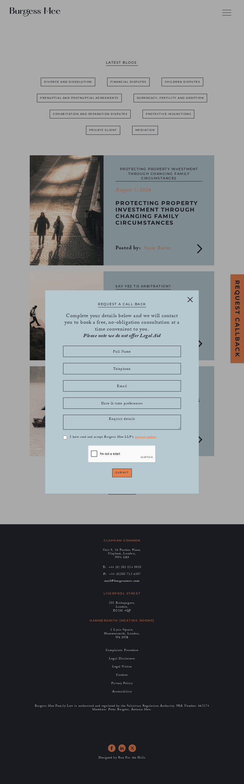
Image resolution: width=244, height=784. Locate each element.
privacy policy (145, 437)
